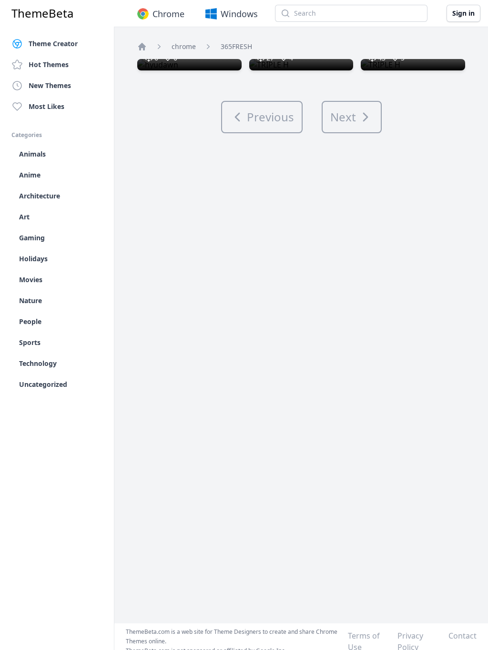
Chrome (168, 14)
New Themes (50, 85)
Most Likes (46, 106)
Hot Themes (49, 64)
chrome (184, 46)
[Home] (142, 46)
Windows (239, 14)
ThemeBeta (42, 13)
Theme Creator (53, 43)
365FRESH (236, 46)
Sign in (463, 13)
